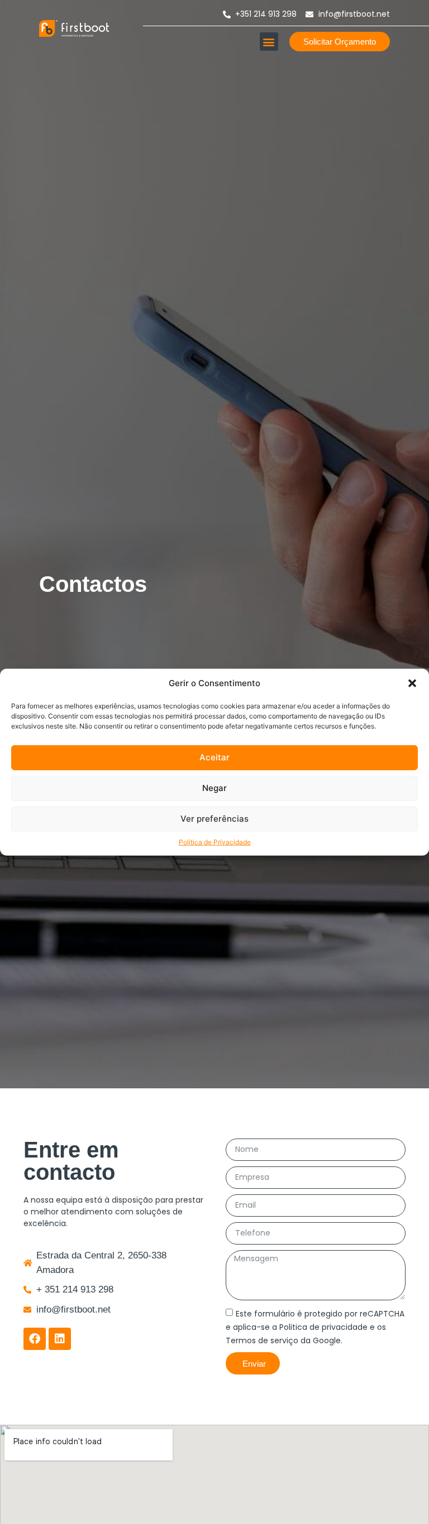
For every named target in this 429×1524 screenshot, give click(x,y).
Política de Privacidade (215, 841)
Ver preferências (214, 818)
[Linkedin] (60, 1339)
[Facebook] (34, 1339)
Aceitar (214, 757)
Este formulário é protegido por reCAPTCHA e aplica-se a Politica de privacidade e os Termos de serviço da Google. (315, 1327)
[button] (412, 683)
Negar (214, 788)
